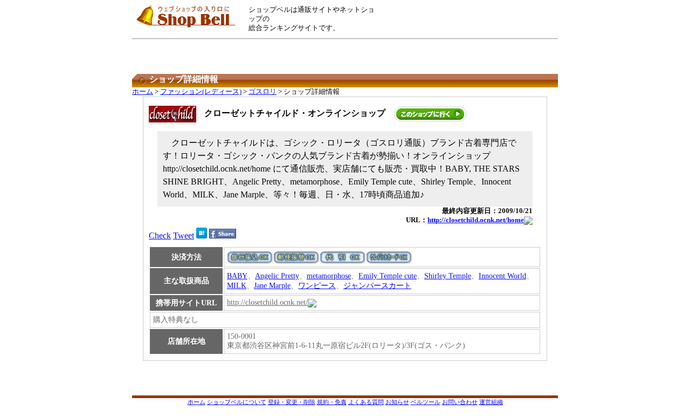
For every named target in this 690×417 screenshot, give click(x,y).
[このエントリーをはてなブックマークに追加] (201, 235)
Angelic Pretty (277, 276)
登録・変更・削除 (291, 402)
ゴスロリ (263, 91)
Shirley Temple (447, 276)
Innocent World (502, 276)
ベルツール (425, 402)
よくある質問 (366, 402)
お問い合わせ (460, 402)
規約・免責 (332, 402)
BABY (237, 276)
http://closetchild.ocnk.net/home (475, 220)
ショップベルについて (236, 402)
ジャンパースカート (377, 286)
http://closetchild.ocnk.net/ (267, 302)
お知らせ (397, 402)
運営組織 (491, 402)
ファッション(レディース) (201, 91)
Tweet (183, 235)
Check (160, 235)
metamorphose (329, 276)
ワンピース (317, 286)
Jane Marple (272, 286)
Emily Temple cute (387, 276)
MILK (236, 286)
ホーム (142, 91)
